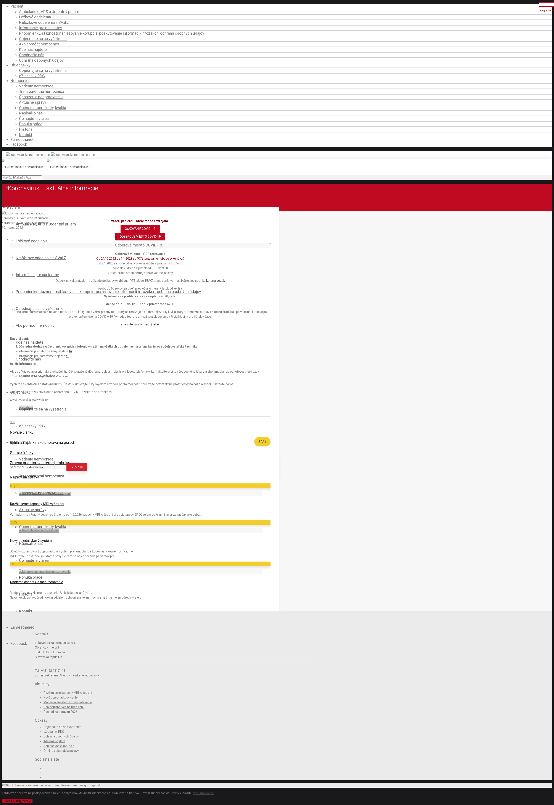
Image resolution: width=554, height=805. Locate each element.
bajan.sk (95, 785)
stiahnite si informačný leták (140, 324)
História (25, 129)
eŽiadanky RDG (32, 76)
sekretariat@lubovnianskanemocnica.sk (72, 675)
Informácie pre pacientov (40, 28)
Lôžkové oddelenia (35, 17)
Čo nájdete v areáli (34, 118)
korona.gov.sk (215, 280)
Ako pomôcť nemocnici (39, 44)
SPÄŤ (262, 441)
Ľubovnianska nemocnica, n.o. (32, 785)
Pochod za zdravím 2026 (60, 711)
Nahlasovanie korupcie (58, 746)
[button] (140, 236)
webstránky (63, 785)
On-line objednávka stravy (61, 750)
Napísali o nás (31, 113)
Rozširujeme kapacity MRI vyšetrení (37, 504)
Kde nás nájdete (33, 49)
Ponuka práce (30, 124)
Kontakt (25, 134)
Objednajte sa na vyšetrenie (43, 38)
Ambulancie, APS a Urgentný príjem (49, 11)
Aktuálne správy (32, 102)
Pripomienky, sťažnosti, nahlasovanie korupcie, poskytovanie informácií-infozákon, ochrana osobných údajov (111, 33)
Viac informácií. (203, 793)
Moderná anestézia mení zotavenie (36, 582)
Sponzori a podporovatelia (41, 97)
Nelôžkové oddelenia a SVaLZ (44, 22)
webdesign (80, 785)
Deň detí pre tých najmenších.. (63, 707)
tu (70, 351)
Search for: (17, 467)
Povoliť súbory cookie (17, 801)
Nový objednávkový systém (31, 541)
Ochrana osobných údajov (41, 60)
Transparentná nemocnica (41, 91)
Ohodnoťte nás (31, 55)
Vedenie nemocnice (36, 86)
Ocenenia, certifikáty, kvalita (42, 107)
